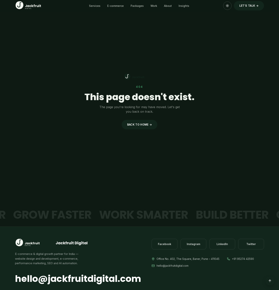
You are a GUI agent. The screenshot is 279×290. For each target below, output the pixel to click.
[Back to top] (269, 280)
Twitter (251, 244)
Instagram (193, 244)
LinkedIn (222, 244)
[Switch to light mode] (227, 6)
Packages (137, 5)
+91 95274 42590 (243, 258)
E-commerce (115, 5)
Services (94, 5)
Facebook (164, 244)
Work (154, 5)
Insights (184, 5)
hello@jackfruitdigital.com (78, 278)
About (168, 5)
